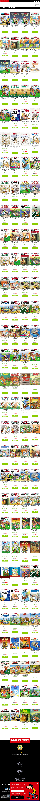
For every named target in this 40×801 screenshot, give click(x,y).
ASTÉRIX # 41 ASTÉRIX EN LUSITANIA (5, 49)
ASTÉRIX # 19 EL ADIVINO (25, 313)
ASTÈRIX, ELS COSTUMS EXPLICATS (35, 74)
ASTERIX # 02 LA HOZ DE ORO (15, 625)
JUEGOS (20, 762)
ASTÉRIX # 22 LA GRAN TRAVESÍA (25, 457)
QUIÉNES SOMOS (20, 770)
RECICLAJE (20, 772)
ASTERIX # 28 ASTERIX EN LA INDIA (35, 650)
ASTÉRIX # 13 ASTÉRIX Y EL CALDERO (35, 457)
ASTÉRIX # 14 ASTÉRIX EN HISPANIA (5, 361)
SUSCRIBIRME (17, 797)
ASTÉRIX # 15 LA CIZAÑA (25, 433)
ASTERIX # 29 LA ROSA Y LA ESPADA (5, 674)
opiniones (20, 754)
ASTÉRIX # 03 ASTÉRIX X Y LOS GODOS (35, 169)
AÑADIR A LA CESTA (5, 55)
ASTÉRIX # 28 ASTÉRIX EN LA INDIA (35, 481)
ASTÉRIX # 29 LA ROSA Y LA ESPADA (15, 265)
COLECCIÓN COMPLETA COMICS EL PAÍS (5, 578)
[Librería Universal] (4, 1)
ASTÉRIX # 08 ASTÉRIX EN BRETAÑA (5, 529)
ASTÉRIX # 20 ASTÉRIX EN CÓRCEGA (5, 265)
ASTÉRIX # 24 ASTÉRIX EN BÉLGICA (15, 457)
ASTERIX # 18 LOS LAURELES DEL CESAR (25, 650)
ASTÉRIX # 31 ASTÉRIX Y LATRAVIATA (25, 481)
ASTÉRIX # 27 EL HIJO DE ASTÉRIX (25, 121)
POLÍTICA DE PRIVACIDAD (20, 778)
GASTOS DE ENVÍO (20, 771)
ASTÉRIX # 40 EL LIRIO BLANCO (25, 97)
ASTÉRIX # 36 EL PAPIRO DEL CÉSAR (15, 409)
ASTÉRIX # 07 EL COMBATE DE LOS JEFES (15, 481)
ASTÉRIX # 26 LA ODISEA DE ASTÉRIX (15, 289)
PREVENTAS (20, 764)
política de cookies (4, 797)
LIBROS (20, 761)
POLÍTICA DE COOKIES (20, 779)
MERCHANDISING (20, 763)
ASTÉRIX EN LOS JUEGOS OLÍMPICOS (35, 553)
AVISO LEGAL (20, 777)
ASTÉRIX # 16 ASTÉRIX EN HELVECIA (25, 265)
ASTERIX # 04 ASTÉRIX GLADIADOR (15, 313)
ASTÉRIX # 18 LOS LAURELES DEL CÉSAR (35, 433)
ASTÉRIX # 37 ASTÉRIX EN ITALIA (35, 289)
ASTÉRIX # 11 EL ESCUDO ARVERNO (35, 265)
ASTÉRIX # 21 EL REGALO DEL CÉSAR (5, 433)
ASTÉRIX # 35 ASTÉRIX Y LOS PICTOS (35, 505)
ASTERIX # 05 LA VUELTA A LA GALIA (25, 169)
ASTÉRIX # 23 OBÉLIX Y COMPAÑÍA (5, 457)
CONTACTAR (20, 769)
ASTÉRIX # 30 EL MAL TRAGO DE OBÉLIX (5, 313)
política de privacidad (23, 793)
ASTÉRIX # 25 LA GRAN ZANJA (15, 121)
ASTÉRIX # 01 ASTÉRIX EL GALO (15, 361)
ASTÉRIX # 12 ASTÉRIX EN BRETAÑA (5, 698)
